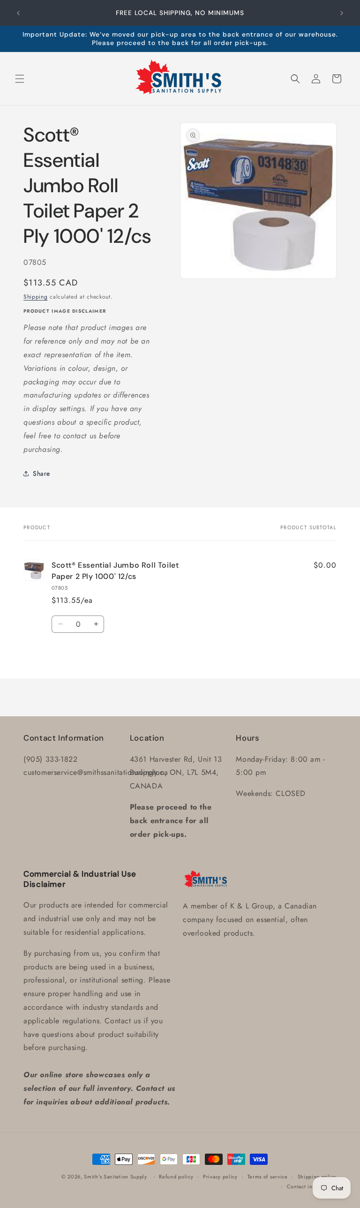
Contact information (312, 1186)
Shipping (35, 297)
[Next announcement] (341, 13)
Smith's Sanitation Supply (115, 1176)
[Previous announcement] (18, 13)
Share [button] (41, 473)
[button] (19, 78)
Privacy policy (220, 1176)
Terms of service (268, 1176)
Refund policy (176, 1176)
